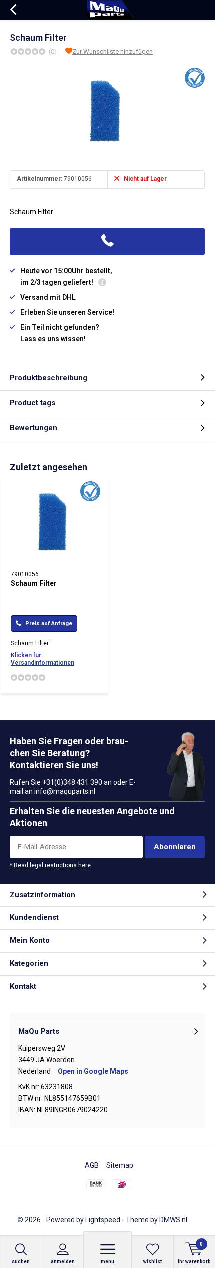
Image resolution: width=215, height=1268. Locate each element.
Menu (107, 1261)
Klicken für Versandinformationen (42, 659)
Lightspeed (103, 1220)
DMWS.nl (174, 1220)
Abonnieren (175, 847)
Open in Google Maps (93, 1071)
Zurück (13, 10)
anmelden (63, 1261)
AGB (92, 1165)
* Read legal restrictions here (50, 865)
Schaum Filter (34, 583)
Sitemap (120, 1165)
